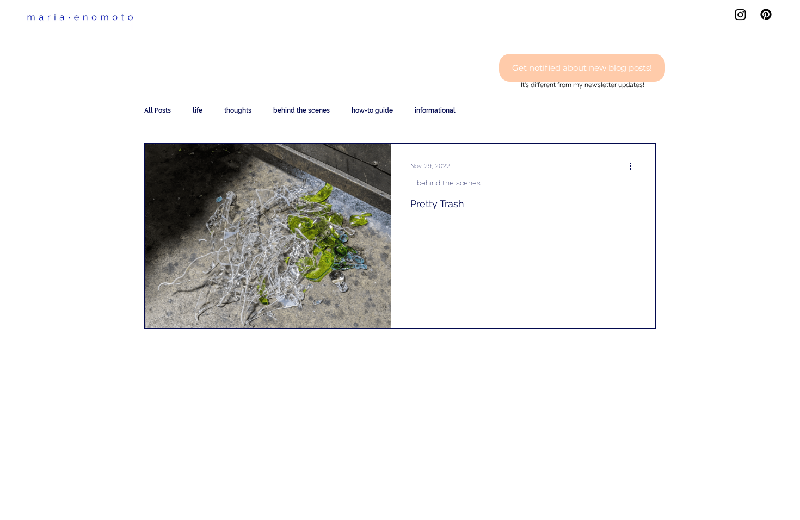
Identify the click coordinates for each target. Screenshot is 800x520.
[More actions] (634, 165)
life (197, 110)
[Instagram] (740, 14)
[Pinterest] (766, 14)
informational (435, 110)
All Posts (157, 110)
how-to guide (372, 110)
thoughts (237, 110)
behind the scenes (301, 110)
